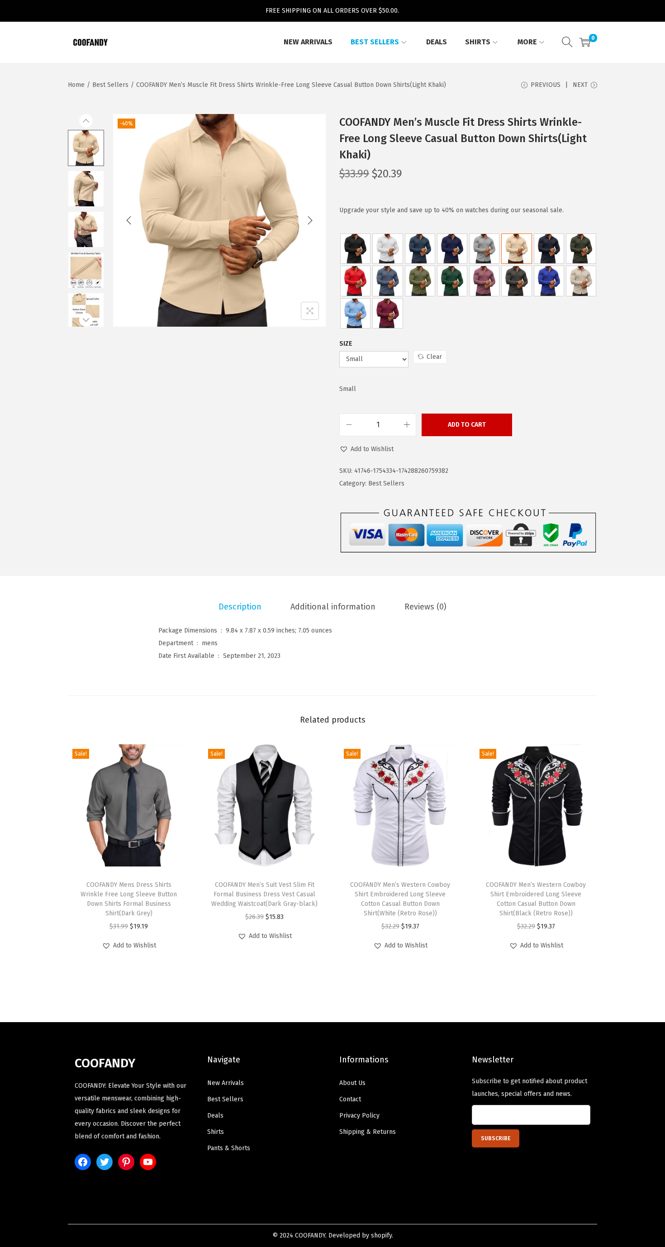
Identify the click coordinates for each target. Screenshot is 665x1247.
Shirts (215, 1132)
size (345, 343)
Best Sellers (110, 85)
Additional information (332, 607)
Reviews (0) (425, 607)
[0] (585, 42)
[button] (366, 449)
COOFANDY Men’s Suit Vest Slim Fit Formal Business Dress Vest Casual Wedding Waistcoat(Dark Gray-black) (264, 894)
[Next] (310, 220)
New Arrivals (225, 1083)
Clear (434, 357)
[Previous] (129, 220)
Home (76, 85)
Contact (350, 1099)
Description (239, 607)
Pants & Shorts (228, 1148)
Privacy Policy (359, 1115)
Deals (215, 1115)
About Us (352, 1083)
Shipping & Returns (367, 1132)
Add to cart (467, 424)
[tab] (239, 606)
